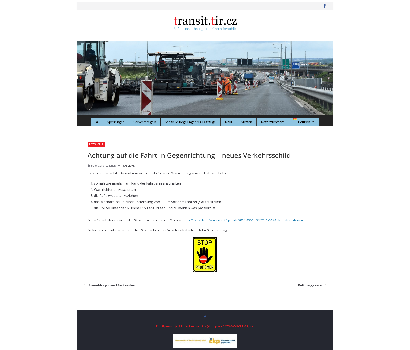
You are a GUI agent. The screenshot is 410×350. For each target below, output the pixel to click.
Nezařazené (96, 144)
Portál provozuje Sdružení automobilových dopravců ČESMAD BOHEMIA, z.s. (205, 326)
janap (112, 165)
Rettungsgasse (310, 285)
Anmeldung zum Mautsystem (112, 285)
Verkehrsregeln (144, 122)
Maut (228, 122)
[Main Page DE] (97, 122)
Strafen (246, 122)
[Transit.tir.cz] (205, 44)
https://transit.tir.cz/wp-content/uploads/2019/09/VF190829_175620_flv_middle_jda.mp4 (243, 220)
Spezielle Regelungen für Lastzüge (190, 122)
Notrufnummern (272, 122)
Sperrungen (115, 122)
